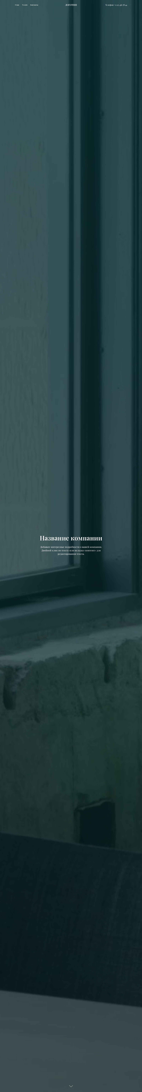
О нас (17, 5)
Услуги (24, 5)
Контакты (34, 5)
